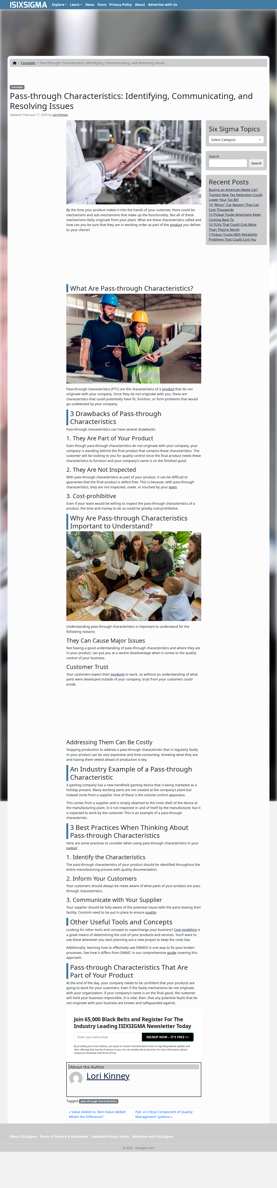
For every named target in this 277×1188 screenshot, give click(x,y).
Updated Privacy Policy (110, 1136)
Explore (58, 4)
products (118, 674)
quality (150, 912)
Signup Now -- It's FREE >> (167, 1037)
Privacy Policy (120, 4)
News (89, 4)
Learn (75, 4)
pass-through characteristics (99, 1101)
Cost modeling (185, 929)
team (173, 487)
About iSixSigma (23, 1136)
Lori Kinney (60, 115)
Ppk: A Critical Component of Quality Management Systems (164, 1114)
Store (101, 4)
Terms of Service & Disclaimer (64, 1136)
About (140, 4)
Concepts (28, 63)
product (176, 224)
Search (214, 156)
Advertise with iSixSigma (152, 1136)
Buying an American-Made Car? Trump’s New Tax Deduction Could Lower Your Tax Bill (235, 194)
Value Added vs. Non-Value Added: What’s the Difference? (97, 1114)
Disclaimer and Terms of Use (101, 1053)
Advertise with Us (162, 4)
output (71, 848)
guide (171, 952)
